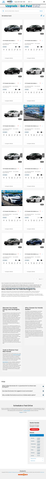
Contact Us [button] (34, 429)
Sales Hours (33, 435)
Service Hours (33, 458)
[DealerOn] (23, 471)
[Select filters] (41, 16)
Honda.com (42, 472)
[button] (21, 27)
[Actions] (20, 41)
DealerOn (10, 472)
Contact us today (26, 410)
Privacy (17, 472)
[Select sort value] (43, 16)
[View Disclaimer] (20, 49)
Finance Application (17, 354)
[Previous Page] (34, 279)
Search (41, 11)
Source (21, 412)
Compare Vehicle (9, 58)
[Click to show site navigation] (44, 2)
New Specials (5, 361)
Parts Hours (33, 460)
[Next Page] (36, 279)
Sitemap (13, 472)
